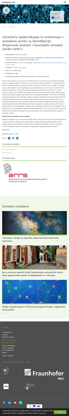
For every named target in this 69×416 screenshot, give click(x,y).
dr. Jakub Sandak (22, 63)
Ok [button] (60, 412)
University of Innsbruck (9, 149)
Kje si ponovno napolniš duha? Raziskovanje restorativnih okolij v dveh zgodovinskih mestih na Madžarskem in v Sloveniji (32, 274)
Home (4, 27)
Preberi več (5, 244)
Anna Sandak (54, 63)
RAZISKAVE (12, 27)
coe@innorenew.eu (9, 342)
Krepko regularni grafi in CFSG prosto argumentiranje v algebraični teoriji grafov (33, 308)
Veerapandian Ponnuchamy (41, 63)
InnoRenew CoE (8, 2)
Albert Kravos (62, 63)
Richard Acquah (10, 65)
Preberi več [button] (42, 413)
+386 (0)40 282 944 (10, 340)
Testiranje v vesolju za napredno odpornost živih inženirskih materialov (30, 239)
